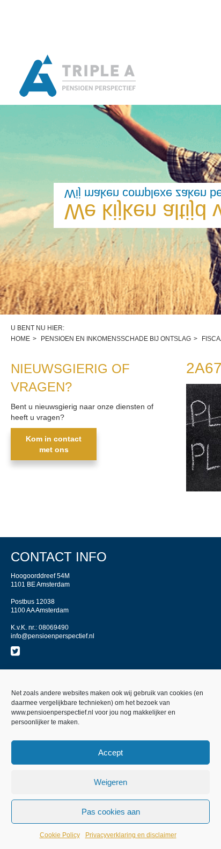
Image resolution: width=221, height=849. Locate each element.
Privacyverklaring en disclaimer (130, 835)
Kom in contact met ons (54, 444)
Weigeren (110, 782)
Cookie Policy (60, 835)
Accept (110, 752)
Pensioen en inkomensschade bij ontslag (116, 339)
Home (20, 339)
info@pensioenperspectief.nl (52, 636)
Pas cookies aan (111, 811)
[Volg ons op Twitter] (15, 651)
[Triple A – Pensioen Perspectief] (78, 76)
